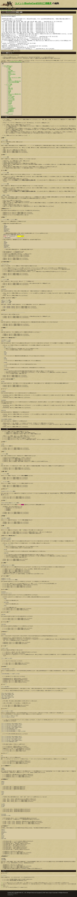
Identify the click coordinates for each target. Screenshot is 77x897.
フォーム (10, 83)
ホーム (1, 8)
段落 (9, 68)
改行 (9, 86)
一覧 (6, 8)
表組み (9, 72)
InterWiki (10, 103)
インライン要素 (9, 84)
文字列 (9, 85)
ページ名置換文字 (11, 108)
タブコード (10, 106)
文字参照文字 (11, 110)
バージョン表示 (11, 99)
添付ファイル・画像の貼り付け (14, 81)
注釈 (9, 92)
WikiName (10, 101)
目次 (9, 76)
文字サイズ (10, 89)
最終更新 (14, 8)
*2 (40, 331)
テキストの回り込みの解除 (13, 82)
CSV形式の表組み (11, 74)
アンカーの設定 (11, 96)
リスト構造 (10, 70)
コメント (4, 10)
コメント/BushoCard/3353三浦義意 (33, 3)
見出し (9, 75)
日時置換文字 (11, 109)
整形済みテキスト (11, 71)
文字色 (9, 90)
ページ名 (10, 102)
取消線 (9, 91)
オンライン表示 (11, 98)
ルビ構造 (10, 95)
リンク (9, 104)
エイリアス (10, 105)
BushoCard (9, 10)
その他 (7, 112)
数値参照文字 (11, 111)
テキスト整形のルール (7, 65)
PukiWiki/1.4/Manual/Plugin (15, 61)
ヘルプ (19, 8)
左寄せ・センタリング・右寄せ (14, 77)
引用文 (9, 69)
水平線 (9, 78)
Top (1, 10)
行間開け (10, 79)
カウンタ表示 (11, 97)
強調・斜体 (10, 88)
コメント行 (10, 113)
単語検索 (9, 8)
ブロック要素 (8, 66)
